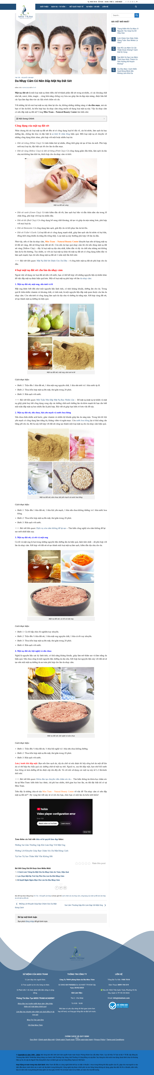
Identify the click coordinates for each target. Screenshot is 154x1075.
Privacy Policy (99, 1040)
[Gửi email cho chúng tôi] (132, 2)
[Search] (136, 7)
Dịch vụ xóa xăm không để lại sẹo (51, 528)
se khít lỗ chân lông (61, 134)
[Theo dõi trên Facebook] (126, 2)
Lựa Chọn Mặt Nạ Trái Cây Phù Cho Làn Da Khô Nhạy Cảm (40, 876)
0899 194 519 (123, 985)
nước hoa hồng (83, 420)
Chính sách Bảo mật (46, 1040)
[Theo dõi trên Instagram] (128, 2)
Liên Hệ (105, 7)
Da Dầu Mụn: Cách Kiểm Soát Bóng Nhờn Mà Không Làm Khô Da (127, 71)
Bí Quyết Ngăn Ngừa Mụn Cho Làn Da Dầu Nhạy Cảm (38, 880)
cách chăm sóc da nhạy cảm (71, 896)
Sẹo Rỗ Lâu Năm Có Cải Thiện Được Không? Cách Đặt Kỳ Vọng (127, 50)
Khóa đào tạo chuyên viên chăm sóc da (53, 779)
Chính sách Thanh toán (65, 1040)
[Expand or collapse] (104, 118)
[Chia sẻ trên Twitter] (61, 888)
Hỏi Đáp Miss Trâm (35, 1025)
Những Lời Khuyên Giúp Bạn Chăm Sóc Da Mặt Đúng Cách (41, 851)
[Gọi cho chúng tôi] (134, 2)
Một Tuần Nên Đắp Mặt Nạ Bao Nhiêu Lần (55, 400)
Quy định (33, 1040)
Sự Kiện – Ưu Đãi (92, 7)
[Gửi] (136, 15)
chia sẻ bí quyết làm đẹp (47, 839)
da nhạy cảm (85, 278)
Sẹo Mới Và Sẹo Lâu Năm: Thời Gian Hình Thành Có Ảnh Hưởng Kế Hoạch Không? (127, 60)
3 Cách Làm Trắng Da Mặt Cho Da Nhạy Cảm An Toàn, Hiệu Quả (43, 872)
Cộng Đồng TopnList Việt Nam (74, 1060)
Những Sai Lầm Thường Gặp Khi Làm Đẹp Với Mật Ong (40, 845)
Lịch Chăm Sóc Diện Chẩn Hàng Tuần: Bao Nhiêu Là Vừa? (127, 40)
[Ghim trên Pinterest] (65, 888)
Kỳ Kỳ (34, 87)
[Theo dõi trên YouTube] (136, 2)
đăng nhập (29, 921)
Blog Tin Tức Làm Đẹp (35, 1020)
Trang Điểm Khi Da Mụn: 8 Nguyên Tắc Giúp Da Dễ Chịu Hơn (127, 31)
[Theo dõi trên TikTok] (130, 2)
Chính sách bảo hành (84, 1040)
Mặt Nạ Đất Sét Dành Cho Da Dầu (52, 260)
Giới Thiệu (44, 7)
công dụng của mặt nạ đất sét (90, 896)
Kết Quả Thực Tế (76, 7)
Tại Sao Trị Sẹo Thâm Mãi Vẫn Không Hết (34, 856)
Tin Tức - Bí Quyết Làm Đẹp (24, 77)
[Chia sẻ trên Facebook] (57, 888)
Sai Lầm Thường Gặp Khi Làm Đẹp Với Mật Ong (84, 905)
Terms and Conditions (115, 1040)
